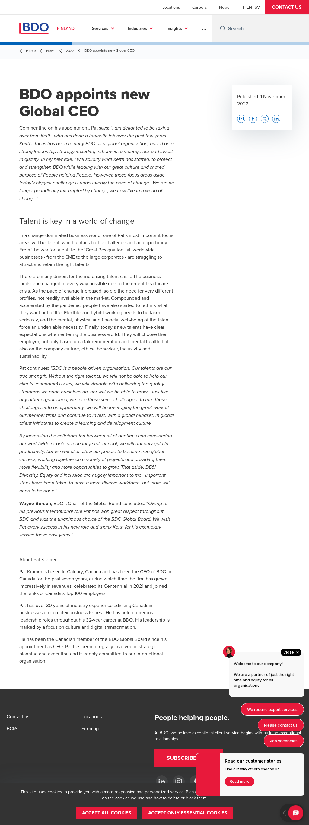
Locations (171, 7)
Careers (199, 7)
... (204, 28)
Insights (174, 28)
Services (100, 28)
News (224, 7)
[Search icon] (223, 28)
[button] (287, 7)
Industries (137, 28)
